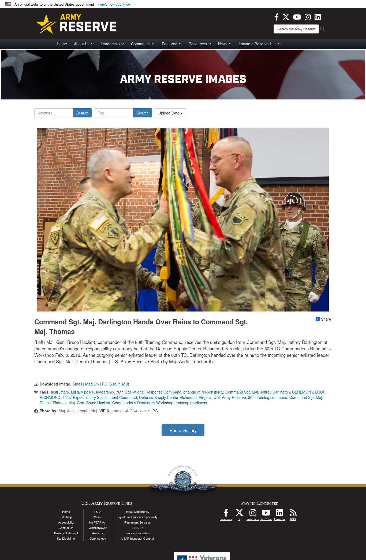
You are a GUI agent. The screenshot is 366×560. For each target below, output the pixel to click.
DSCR (320, 392)
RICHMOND (50, 397)
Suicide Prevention (137, 533)
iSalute (98, 517)
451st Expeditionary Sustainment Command (99, 397)
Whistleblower (98, 527)
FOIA (97, 511)
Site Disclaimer (66, 538)
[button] (117, 4)
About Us (81, 43)
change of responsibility (203, 392)
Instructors (60, 392)
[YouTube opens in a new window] (297, 16)
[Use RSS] (293, 514)
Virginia (205, 397)
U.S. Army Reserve (230, 397)
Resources (198, 43)
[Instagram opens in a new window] (308, 16)
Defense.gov (97, 538)
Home (62, 43)
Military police (82, 392)
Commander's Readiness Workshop (142, 402)
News (222, 43)
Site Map (66, 517)
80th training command (267, 397)
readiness (198, 402)
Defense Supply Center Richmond (168, 397)
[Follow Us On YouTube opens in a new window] (266, 514)
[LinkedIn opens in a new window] (318, 16)
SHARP (138, 527)
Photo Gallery (183, 430)
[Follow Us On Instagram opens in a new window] (252, 514)
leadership (105, 392)
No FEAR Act (97, 522)
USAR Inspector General (137, 538)
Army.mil (97, 533)
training (181, 402)
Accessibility (66, 522)
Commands (141, 43)
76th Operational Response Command (148, 392)
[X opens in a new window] (285, 16)
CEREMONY (302, 392)
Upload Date (169, 113)
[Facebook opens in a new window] (276, 16)
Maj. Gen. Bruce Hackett (89, 402)
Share (326, 319)
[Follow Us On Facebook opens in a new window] (226, 514)
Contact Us (66, 527)
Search (82, 113)
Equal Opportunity (137, 511)
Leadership (110, 43)
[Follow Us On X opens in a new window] (239, 514)
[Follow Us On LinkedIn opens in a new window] (279, 514)
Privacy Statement (66, 533)
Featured (169, 43)
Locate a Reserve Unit (258, 43)
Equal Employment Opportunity (137, 517)
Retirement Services (137, 522)
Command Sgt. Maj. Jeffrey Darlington (257, 392)
